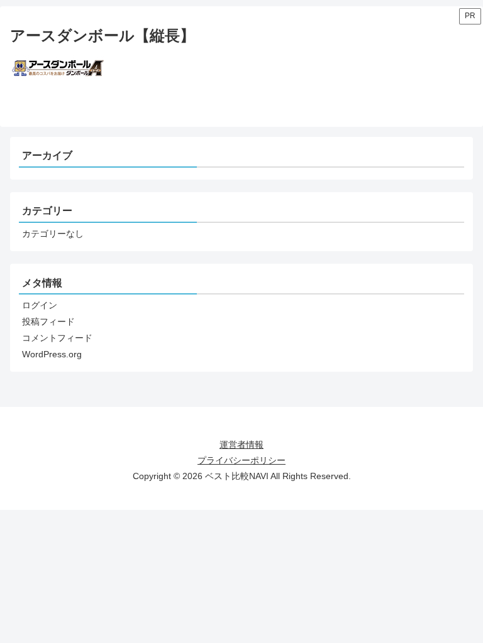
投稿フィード (48, 321)
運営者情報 (241, 445)
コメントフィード (57, 338)
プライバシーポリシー (241, 460)
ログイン (39, 305)
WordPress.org (52, 354)
